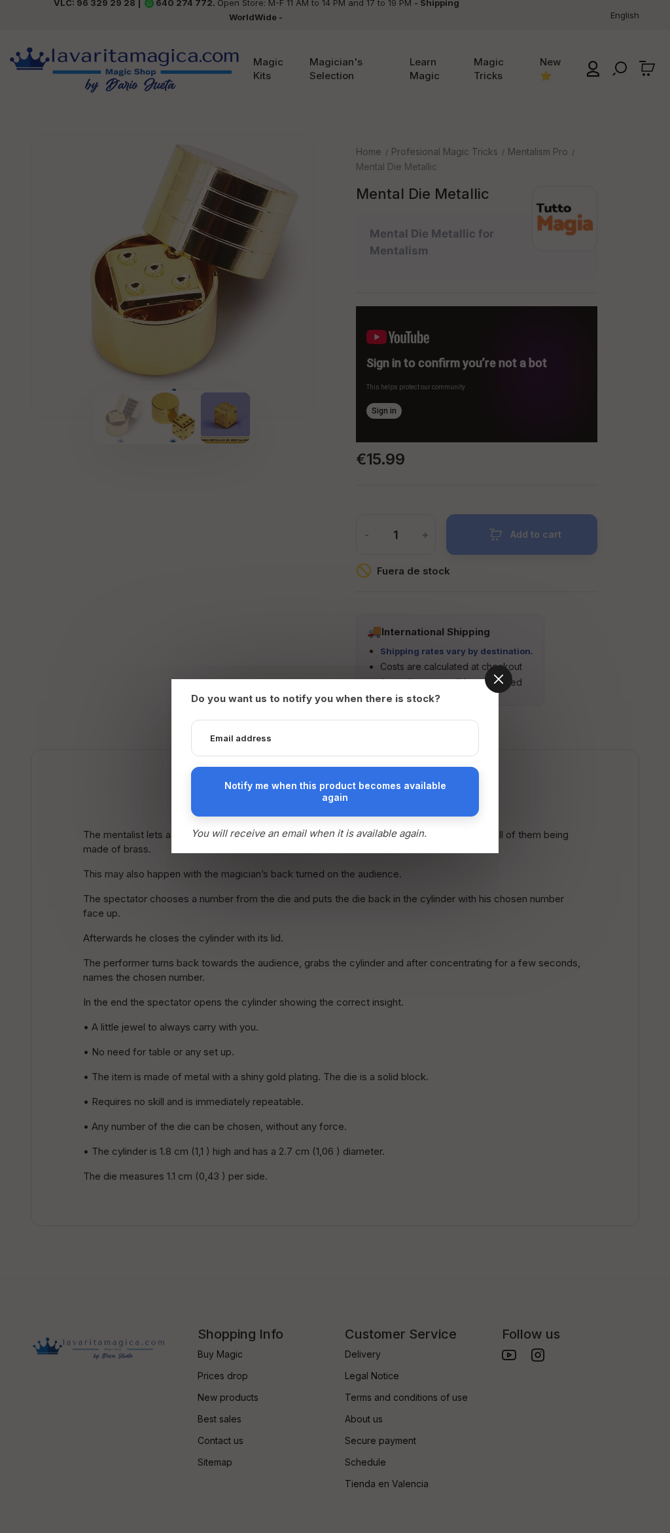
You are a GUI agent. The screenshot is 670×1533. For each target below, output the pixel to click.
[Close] (498, 679)
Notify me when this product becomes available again (335, 791)
